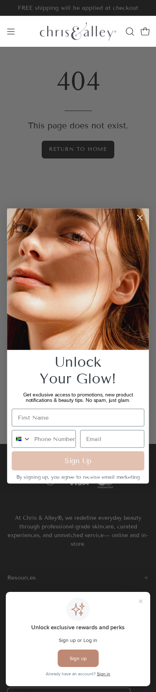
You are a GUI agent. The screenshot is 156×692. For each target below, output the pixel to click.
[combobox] (21, 439)
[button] (129, 31)
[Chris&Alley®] (78, 31)
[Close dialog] (140, 217)
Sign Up (78, 461)
